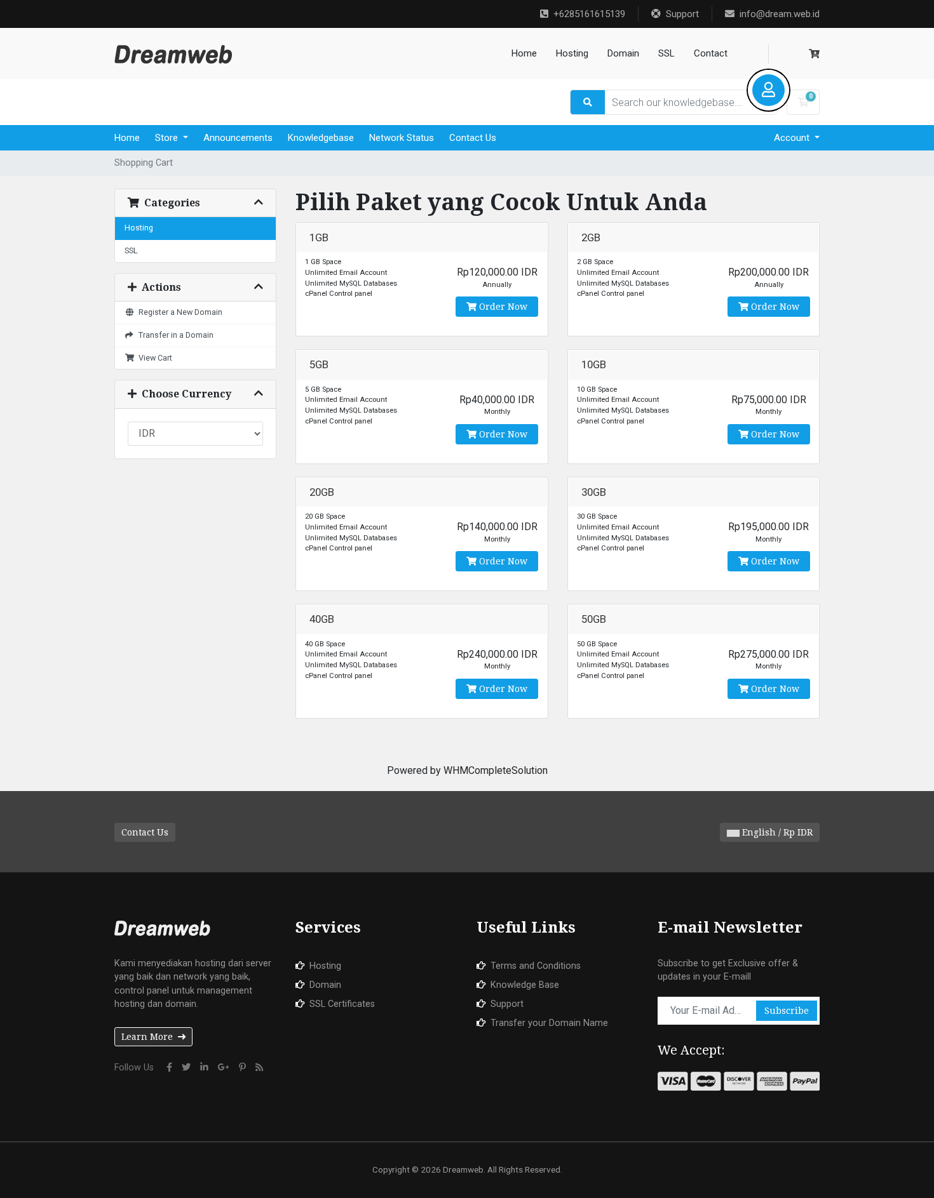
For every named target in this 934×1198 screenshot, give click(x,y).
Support (682, 14)
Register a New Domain (178, 312)
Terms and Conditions (536, 966)
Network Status (401, 137)
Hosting (572, 53)
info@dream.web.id (780, 14)
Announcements (238, 137)
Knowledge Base (525, 985)
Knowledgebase (321, 137)
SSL (666, 53)
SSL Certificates (342, 1004)
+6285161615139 (589, 14)
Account (793, 137)
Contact (711, 53)
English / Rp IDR (776, 832)
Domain (623, 53)
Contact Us (472, 137)
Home (524, 53)
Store (167, 137)
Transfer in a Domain (174, 335)
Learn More (147, 1037)
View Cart (153, 358)
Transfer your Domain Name (549, 1023)
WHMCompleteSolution (495, 770)
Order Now (502, 307)
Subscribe (786, 1011)
